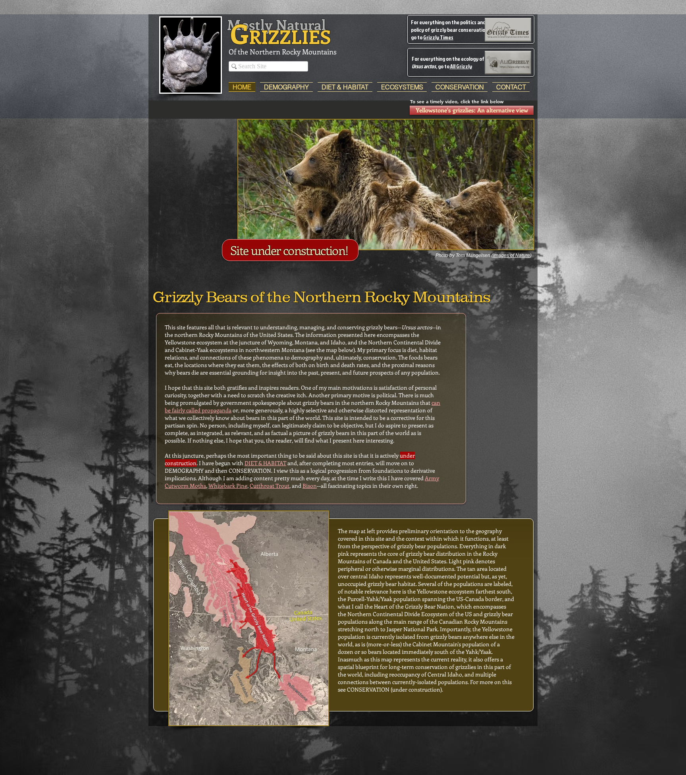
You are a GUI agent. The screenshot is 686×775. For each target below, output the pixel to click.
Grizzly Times (438, 37)
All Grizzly (460, 66)
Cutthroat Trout (269, 485)
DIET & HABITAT (265, 463)
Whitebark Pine (227, 485)
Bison (310, 485)
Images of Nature (511, 255)
